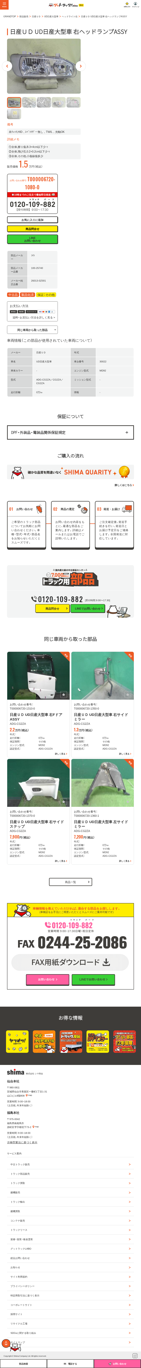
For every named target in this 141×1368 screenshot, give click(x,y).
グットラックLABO (20, 1248)
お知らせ (15, 1267)
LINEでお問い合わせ (88, 608)
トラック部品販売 (20, 1173)
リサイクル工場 (18, 1323)
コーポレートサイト (21, 1304)
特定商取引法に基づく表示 (24, 1295)
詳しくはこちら (123, 485)
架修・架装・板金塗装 (21, 1239)
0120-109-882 (60, 599)
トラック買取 (17, 1183)
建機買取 (15, 1211)
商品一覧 (70, 882)
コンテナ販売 (17, 1220)
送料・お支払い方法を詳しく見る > (34, 317)
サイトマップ (17, 1342)
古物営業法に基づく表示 (22, 1142)
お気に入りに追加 (32, 220)
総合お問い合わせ (20, 1258)
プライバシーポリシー (22, 1286)
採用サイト (16, 1314)
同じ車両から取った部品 (32, 330)
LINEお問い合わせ (32, 239)
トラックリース (18, 1229)
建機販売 (15, 1192)
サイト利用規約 (18, 1276)
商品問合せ (32, 229)
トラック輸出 (17, 1201)
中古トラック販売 (20, 1164)
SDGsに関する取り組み (23, 1332)
